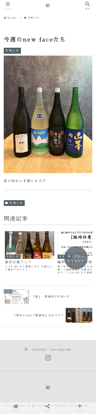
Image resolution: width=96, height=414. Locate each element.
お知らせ (16, 203)
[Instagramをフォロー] (48, 358)
